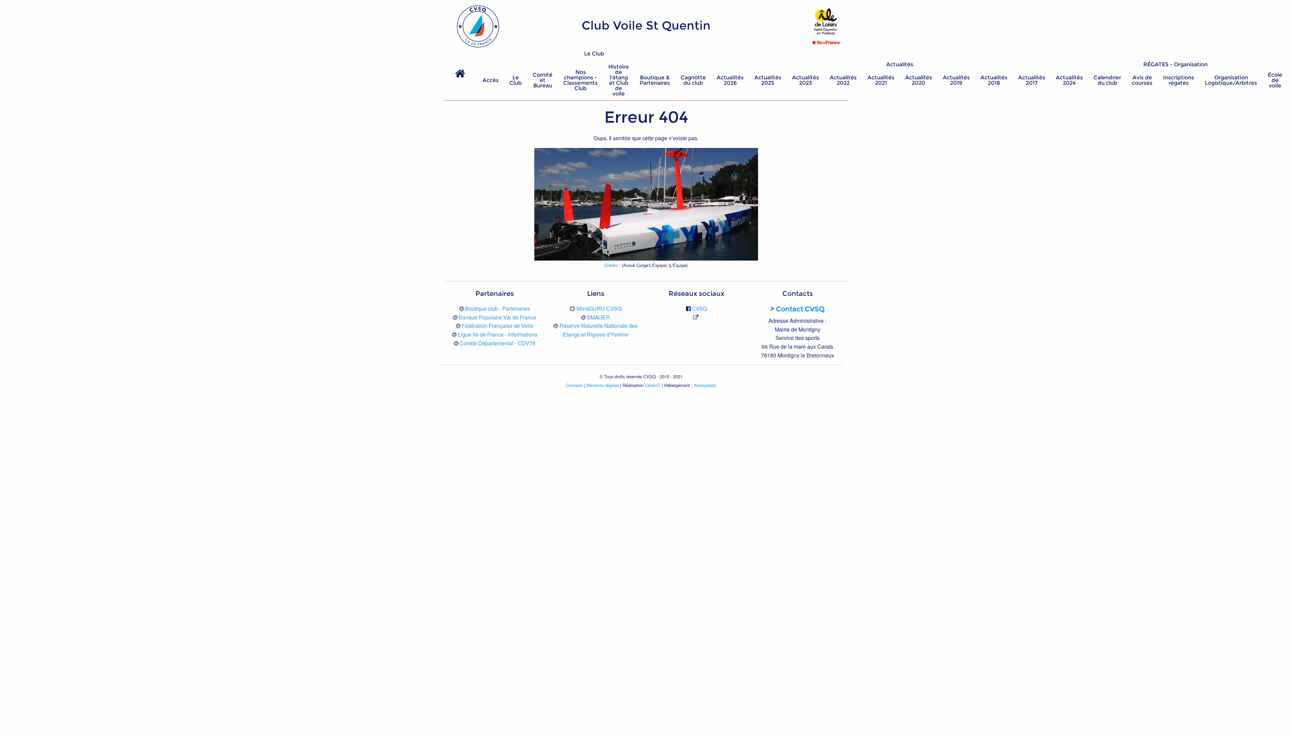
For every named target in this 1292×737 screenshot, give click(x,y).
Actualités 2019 (956, 80)
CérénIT (652, 385)
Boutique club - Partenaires (497, 308)
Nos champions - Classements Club (580, 80)
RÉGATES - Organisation (1175, 64)
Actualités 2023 (805, 80)
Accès (490, 80)
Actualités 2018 (993, 80)
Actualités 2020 (918, 80)
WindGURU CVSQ (598, 308)
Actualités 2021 (880, 80)
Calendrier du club (1107, 80)
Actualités (899, 64)
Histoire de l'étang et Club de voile (618, 80)
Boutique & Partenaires (655, 80)
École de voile (1275, 80)
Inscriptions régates (1178, 80)
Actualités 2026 (730, 80)
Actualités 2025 (767, 80)
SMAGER (598, 317)
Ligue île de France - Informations (497, 334)
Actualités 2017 (1031, 80)
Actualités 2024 (1069, 80)
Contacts (574, 385)
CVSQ (699, 308)
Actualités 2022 (843, 80)
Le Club (594, 53)
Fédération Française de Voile (497, 325)
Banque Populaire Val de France (497, 317)
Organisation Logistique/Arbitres (1231, 80)
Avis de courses (1142, 80)
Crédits (611, 265)
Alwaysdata (705, 385)
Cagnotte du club (693, 80)
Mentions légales (602, 385)
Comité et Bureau (542, 80)
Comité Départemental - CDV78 (497, 343)
